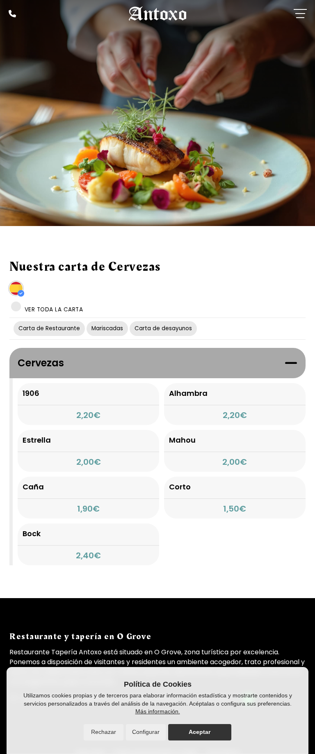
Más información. (157, 711)
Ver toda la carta (53, 309)
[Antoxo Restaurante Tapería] (157, 14)
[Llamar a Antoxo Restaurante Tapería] (12, 13)
